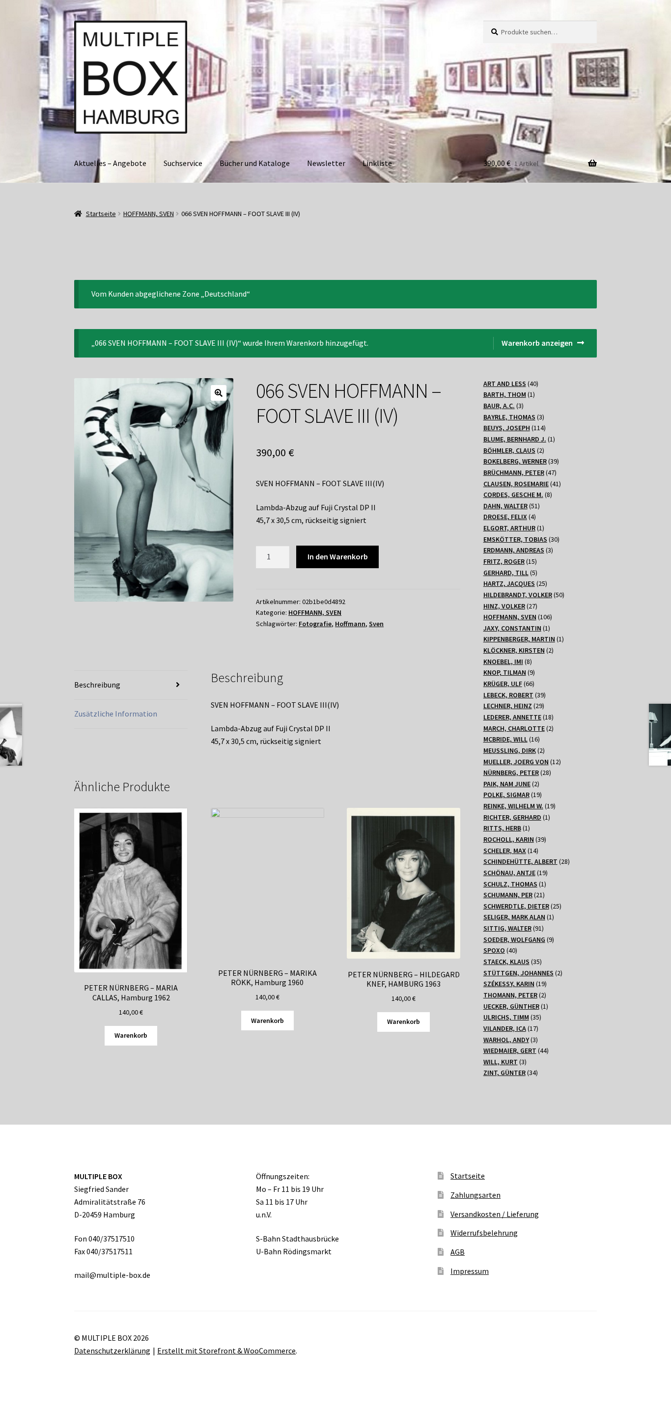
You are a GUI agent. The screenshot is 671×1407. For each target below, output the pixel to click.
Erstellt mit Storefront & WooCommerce (226, 1350)
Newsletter (326, 163)
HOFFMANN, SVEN (148, 213)
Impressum (469, 1271)
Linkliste (377, 163)
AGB (457, 1252)
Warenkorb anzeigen (537, 343)
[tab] (131, 685)
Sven (376, 623)
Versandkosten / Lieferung (494, 1214)
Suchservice (183, 163)
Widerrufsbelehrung (484, 1233)
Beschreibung (97, 685)
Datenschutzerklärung (112, 1350)
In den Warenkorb (338, 556)
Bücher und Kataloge (255, 163)
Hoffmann (350, 623)
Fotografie (315, 623)
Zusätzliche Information (115, 713)
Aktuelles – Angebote (110, 163)
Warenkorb (130, 1035)
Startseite (101, 213)
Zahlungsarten (475, 1195)
